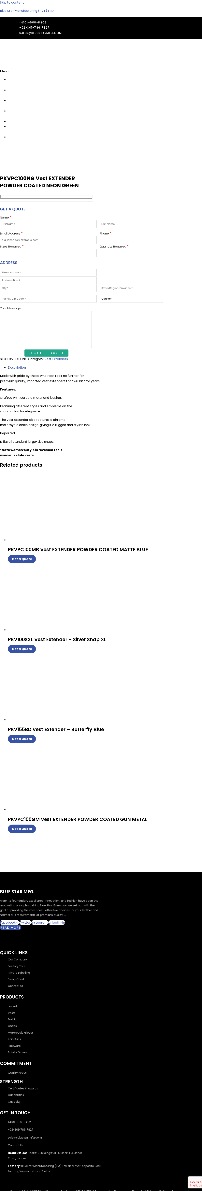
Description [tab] (17, 367)
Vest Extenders (56, 359)
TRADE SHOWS (13, 92)
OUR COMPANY (15, 82)
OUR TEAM (12, 103)
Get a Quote (22, 559)
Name (5, 217)
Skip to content (12, 2)
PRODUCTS (16, 121)
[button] (10, 71)
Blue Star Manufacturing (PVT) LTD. (27, 10)
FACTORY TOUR (15, 113)
